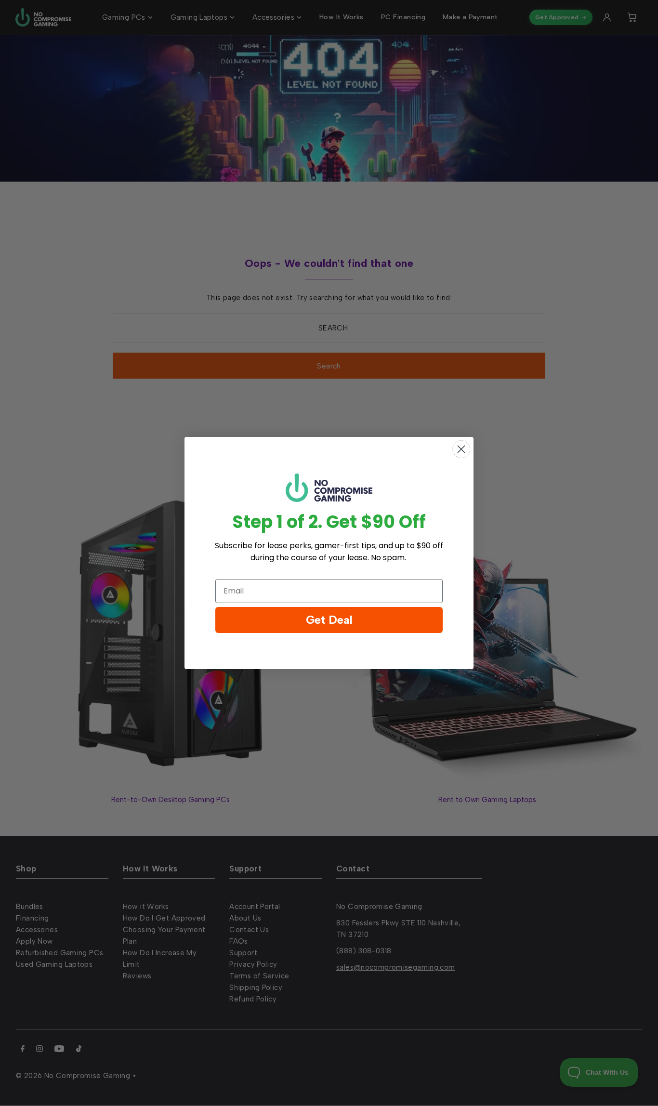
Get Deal (329, 620)
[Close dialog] (461, 449)
